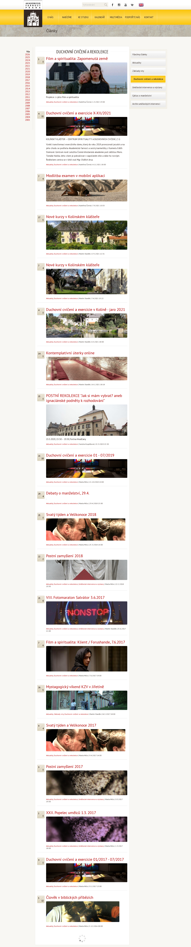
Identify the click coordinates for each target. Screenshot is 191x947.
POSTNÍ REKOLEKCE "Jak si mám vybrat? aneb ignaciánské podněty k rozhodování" (84, 398)
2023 (27, 63)
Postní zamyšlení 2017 (64, 766)
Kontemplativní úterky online (70, 352)
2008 (27, 105)
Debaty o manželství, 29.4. (67, 493)
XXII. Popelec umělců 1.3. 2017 (71, 812)
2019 (27, 74)
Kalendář (100, 17)
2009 (27, 102)
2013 (27, 91)
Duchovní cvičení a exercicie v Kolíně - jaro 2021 (85, 309)
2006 (27, 111)
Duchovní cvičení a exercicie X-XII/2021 (78, 113)
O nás (50, 17)
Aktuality (49, 102)
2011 (27, 97)
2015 (27, 85)
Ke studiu (83, 17)
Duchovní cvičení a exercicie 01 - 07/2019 (80, 455)
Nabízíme (67, 17)
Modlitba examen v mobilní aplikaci (75, 175)
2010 (27, 100)
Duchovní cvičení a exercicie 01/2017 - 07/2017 (85, 859)
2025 (27, 57)
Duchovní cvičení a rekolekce (66, 102)
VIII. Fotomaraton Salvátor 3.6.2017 (75, 597)
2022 (27, 65)
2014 (27, 88)
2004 (27, 117)
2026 (27, 54)
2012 (27, 94)
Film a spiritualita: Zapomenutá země (77, 58)
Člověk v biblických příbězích (69, 897)
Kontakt (149, 17)
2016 (27, 82)
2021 (27, 68)
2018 (27, 77)
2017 (27, 80)
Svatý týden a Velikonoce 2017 (71, 725)
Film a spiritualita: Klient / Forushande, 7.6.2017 (85, 642)
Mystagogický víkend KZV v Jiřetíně (75, 686)
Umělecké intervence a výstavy (91, 584)
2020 (27, 71)
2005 (27, 114)
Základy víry (59, 714)
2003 (27, 119)
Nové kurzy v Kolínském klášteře (72, 216)
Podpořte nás (132, 17)
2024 (27, 60)
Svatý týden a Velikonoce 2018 (71, 514)
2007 (27, 108)
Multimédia (116, 17)
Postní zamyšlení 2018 (64, 555)
